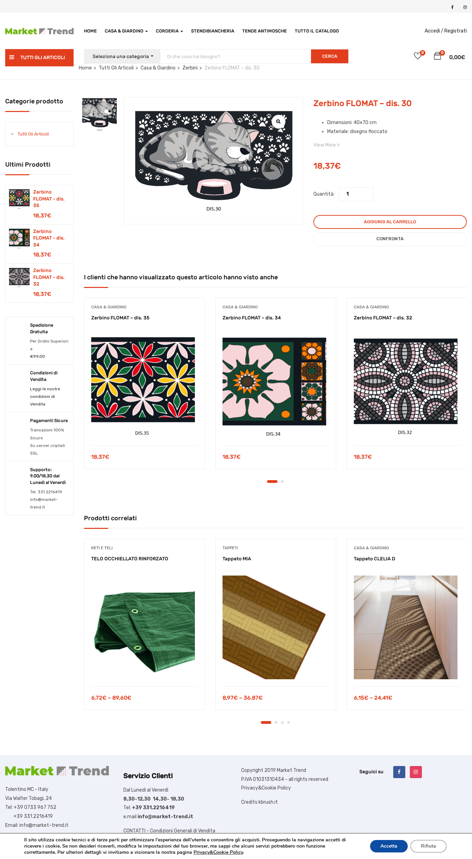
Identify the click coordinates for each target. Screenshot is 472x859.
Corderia (168, 31)
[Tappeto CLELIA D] (407, 627)
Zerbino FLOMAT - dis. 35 (49, 198)
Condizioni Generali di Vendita (182, 831)
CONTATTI (134, 831)
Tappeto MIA (237, 559)
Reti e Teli (102, 547)
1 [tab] (272, 481)
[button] (437, 57)
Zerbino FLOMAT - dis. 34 (49, 238)
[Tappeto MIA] (276, 627)
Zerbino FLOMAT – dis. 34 (252, 318)
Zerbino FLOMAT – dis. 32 (383, 318)
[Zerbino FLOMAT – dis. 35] (144, 386)
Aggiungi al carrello (390, 221)
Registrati (455, 31)
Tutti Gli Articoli (33, 134)
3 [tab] (282, 722)
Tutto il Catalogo (317, 31)
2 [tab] (282, 481)
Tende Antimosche (264, 31)
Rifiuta (428, 846)
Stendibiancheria (212, 31)
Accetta (388, 846)
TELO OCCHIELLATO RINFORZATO (129, 559)
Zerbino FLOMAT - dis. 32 (49, 277)
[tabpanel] (144, 388)
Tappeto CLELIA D (374, 559)
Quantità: (323, 194)
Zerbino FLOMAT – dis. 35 (120, 318)
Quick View (144, 427)
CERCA (329, 56)
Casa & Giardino (124, 31)
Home (90, 31)
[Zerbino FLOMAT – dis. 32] (407, 386)
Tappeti (230, 547)
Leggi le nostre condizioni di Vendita (45, 396)
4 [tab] (288, 722)
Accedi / (434, 31)
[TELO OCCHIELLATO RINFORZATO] (144, 627)
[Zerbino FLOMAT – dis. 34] (276, 386)
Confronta (390, 238)
